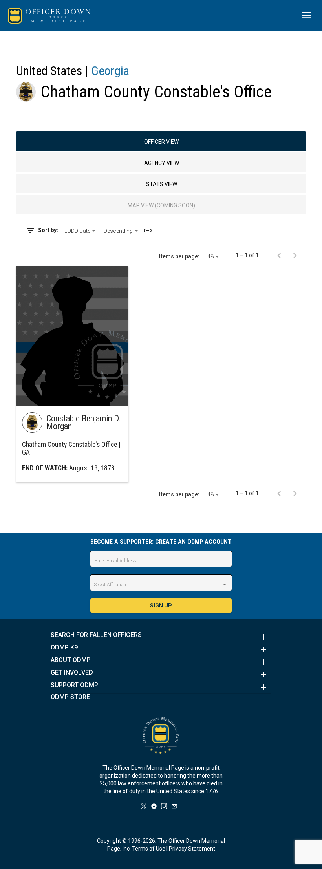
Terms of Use (148, 848)
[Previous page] (279, 255)
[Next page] (295, 255)
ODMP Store (70, 697)
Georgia (110, 70)
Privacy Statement (192, 848)
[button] (161, 637)
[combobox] (80, 231)
